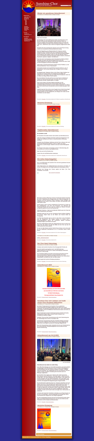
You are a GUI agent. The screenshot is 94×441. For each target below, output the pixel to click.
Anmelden (26, 38)
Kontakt (25, 30)
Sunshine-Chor (47, 3)
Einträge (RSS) (26, 437)
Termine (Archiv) (27, 34)
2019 (26, 24)
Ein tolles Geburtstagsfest (46, 159)
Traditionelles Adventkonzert (47, 130)
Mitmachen (26, 28)
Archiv (25, 19)
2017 (26, 22)
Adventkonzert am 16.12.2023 (48, 335)
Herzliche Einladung (44, 103)
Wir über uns (26, 18)
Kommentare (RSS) (35, 437)
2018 (26, 23)
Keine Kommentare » (53, 297)
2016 (26, 21)
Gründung (26, 26)
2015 (26, 20)
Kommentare (26, 27)
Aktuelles (26, 33)
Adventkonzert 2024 (44, 265)
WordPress (48, 437)
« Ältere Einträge (40, 434)
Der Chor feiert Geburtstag (47, 243)
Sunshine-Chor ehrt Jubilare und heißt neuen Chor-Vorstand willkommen (51, 301)
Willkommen (26, 17)
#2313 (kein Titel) (27, 16)
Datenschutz (26, 29)
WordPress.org (27, 40)
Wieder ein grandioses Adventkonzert (51, 13)
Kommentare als (28, 39)
